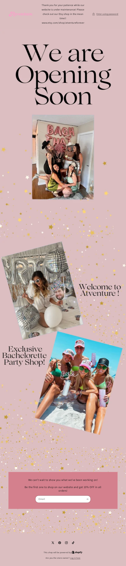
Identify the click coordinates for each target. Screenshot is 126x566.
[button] (105, 14)
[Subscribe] (87, 499)
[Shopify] (77, 552)
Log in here (75, 558)
